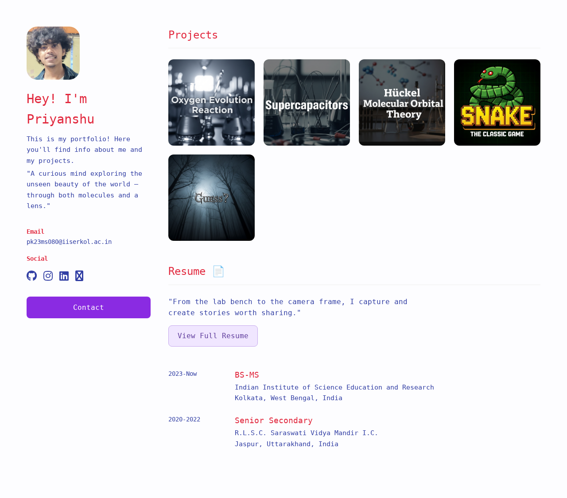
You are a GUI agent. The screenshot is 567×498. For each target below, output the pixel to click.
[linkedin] (64, 276)
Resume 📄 (196, 271)
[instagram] (48, 276)
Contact (88, 307)
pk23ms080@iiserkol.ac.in (69, 241)
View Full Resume (213, 336)
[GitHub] (32, 276)
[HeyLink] (79, 276)
